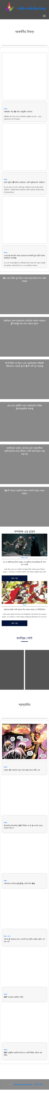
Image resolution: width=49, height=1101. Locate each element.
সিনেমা (24, 605)
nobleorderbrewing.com (22, 1084)
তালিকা (5, 109)
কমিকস (6, 767)
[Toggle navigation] (44, 16)
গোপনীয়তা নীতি (37, 1084)
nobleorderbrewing (32, 8)
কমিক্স (5, 880)
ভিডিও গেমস (24, 557)
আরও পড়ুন (14, 578)
